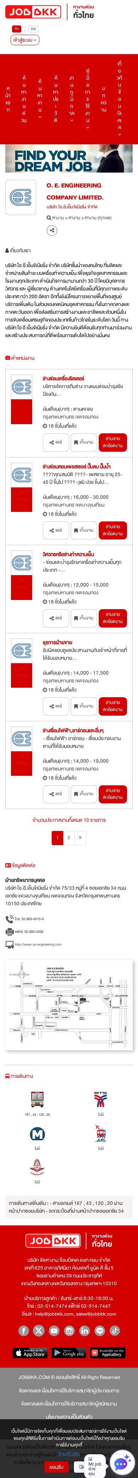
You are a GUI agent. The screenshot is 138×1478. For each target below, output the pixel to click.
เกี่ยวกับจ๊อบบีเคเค (119, 95)
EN (33, 29)
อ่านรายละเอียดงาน (113, 442)
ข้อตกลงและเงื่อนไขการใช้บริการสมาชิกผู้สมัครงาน (69, 1404)
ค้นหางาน (39, 95)
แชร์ (59, 442)
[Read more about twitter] (39, 1330)
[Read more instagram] (69, 1330)
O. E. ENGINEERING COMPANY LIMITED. (75, 191)
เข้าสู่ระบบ (23, 40)
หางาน (58, 218)
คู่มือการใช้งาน (87, 96)
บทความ (103, 99)
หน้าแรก (8, 99)
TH (17, 29)
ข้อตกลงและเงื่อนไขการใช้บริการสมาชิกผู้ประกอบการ (69, 1391)
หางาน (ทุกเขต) (98, 218)
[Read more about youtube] (54, 1330)
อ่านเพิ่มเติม (69, 1454)
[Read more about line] (99, 1330)
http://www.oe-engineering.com (38, 944)
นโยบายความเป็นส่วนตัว (69, 1417)
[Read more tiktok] (115, 1330)
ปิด (82, 1467)
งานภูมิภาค (71, 95)
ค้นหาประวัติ (55, 99)
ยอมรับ (56, 1467)
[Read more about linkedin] (84, 1330)
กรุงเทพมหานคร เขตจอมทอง (70, 417)
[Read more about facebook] (23, 1330)
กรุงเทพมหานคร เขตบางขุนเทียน (73, 505)
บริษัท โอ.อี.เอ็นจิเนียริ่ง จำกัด (72, 207)
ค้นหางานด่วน (24, 99)
